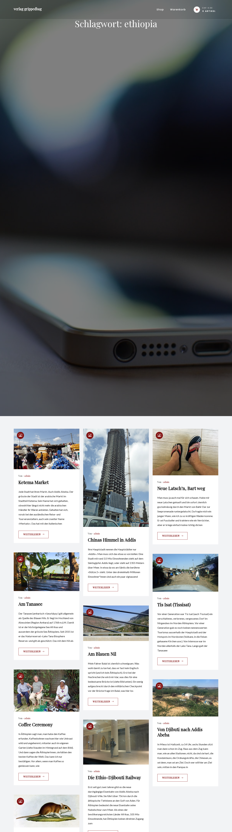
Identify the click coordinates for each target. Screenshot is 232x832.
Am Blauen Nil (102, 654)
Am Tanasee (30, 604)
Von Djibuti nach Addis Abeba (179, 732)
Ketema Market (33, 482)
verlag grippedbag (28, 9)
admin (27, 475)
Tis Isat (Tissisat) (174, 604)
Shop (160, 9)
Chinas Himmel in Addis (112, 540)
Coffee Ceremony (35, 724)
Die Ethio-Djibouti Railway (114, 777)
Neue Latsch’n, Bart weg (181, 488)
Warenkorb (178, 9)
